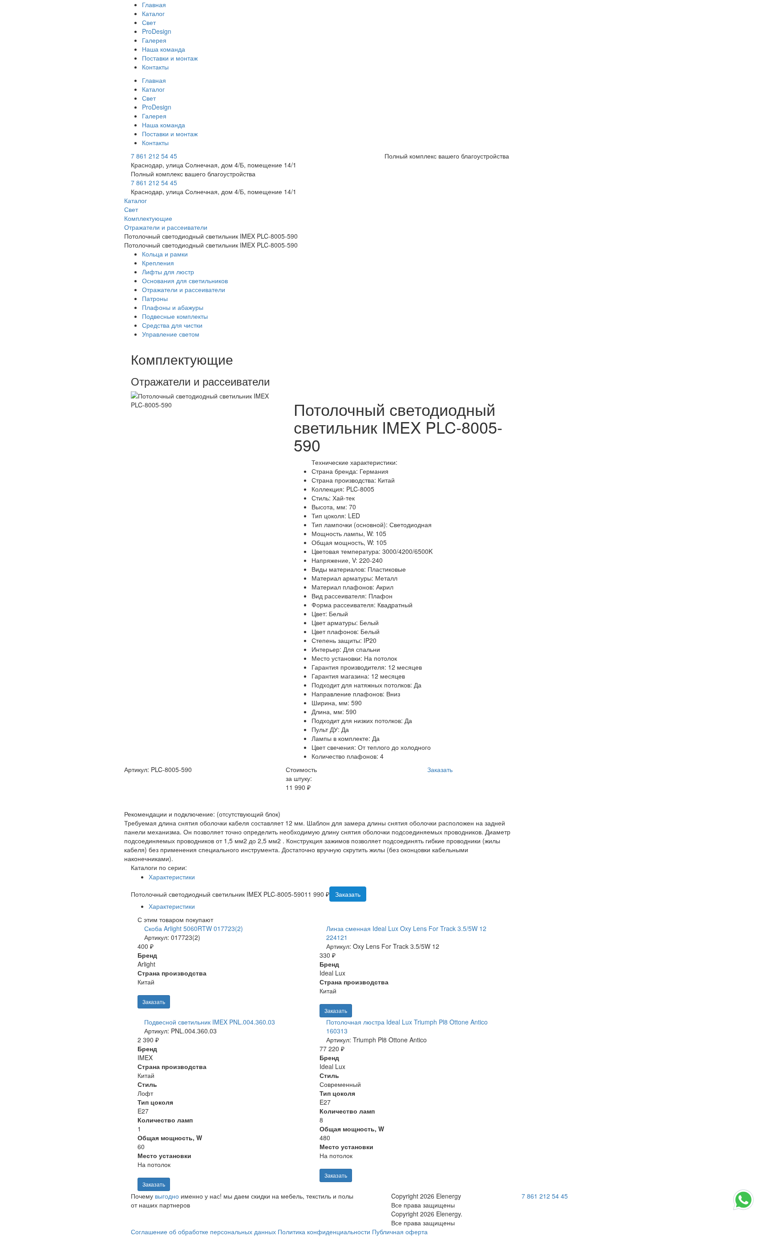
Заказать (153, 1001)
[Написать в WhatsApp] (743, 1209)
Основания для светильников (185, 280)
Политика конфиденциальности (324, 1231)
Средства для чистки (172, 325)
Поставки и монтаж (170, 57)
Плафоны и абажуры (172, 307)
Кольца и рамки (165, 253)
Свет (149, 22)
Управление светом (170, 333)
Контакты (155, 66)
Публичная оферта (400, 1231)
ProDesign (156, 31)
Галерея (154, 40)
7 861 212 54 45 (154, 155)
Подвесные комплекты (175, 316)
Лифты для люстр (168, 271)
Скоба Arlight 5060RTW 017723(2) (193, 928)
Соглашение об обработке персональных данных (203, 1231)
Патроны (155, 298)
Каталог (153, 13)
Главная (154, 4)
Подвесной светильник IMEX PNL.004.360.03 (209, 1021)
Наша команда (163, 49)
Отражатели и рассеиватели (183, 289)
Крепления (158, 262)
